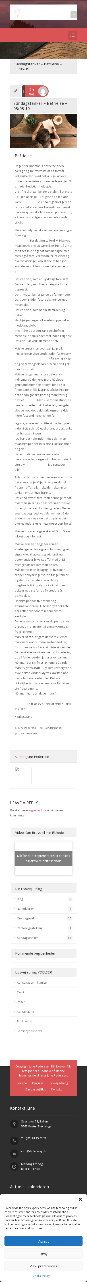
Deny (43, 1253)
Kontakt (56, 1089)
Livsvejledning (58, 1083)
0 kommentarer (28, 733)
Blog (20, 899)
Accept (43, 1241)
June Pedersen (27, 727)
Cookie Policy (41, 1276)
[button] (80, 1199)
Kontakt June (25, 1012)
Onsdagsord (25, 918)
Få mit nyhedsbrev (29, 1031)
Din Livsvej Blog (35, 1089)
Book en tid (24, 1021)
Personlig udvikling (29, 928)
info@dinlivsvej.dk (33, 1151)
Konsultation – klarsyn (32, 982)
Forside (22, 1083)
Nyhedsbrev (25, 909)
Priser (21, 1002)
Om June (38, 1083)
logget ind (35, 810)
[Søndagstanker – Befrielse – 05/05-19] (43, 131)
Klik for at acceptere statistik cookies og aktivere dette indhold (43, 858)
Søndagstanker (53, 727)
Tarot (20, 992)
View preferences (43, 1266)
